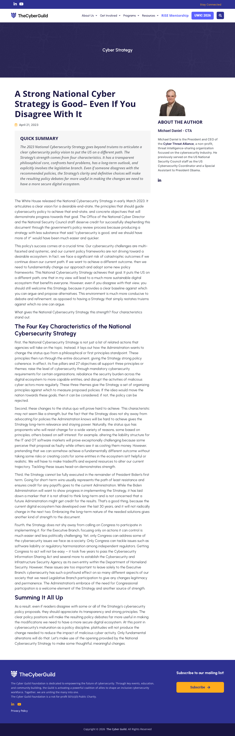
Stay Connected (210, 4)
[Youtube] (21, 4)
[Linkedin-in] (15, 4)
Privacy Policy (19, 710)
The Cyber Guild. (116, 729)
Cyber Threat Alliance (178, 144)
